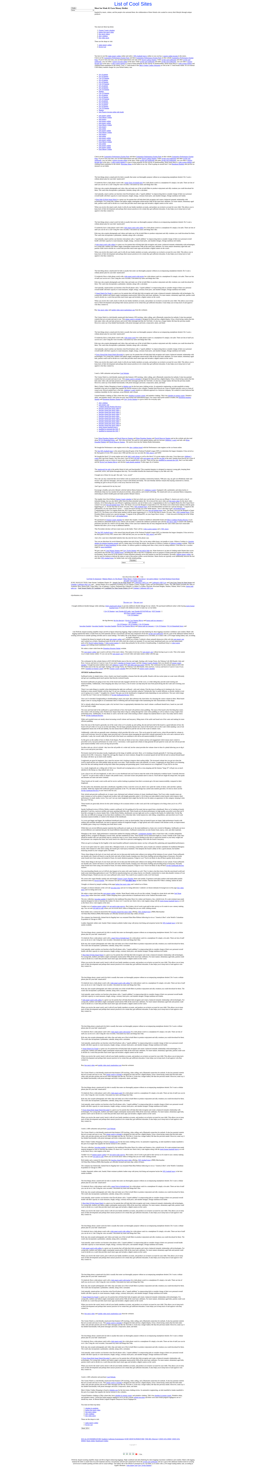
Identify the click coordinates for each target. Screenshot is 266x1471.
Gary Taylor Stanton (130, 399)
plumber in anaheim (91, 1408)
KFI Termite (156, 611)
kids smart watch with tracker (134, 276)
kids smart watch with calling (133, 228)
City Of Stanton (104, 78)
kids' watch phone (134, 456)
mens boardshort (111, 545)
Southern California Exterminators (113, 1439)
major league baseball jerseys (108, 427)
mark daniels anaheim (133, 462)
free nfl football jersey (113, 505)
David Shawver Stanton (125, 438)
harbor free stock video (106, 32)
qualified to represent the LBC (109, 429)
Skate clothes (90, 1441)
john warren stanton (118, 63)
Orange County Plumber (125, 879)
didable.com (127, 386)
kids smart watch (130, 338)
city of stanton (103, 74)
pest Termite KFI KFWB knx (141, 611)
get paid (136, 458)
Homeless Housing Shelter (112, 648)
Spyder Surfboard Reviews (90, 790)
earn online (102, 129)
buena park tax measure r (154, 620)
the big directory (119, 620)
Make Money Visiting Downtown (134, 579)
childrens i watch (150, 490)
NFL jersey (165, 529)
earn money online (105, 115)
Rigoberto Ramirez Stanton (112, 399)
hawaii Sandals (99, 880)
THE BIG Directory (151, 1439)
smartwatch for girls (104, 469)
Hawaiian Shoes (126, 164)
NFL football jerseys (140, 56)
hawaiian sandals (100, 899)
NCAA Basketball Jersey (107, 440)
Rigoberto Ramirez (178, 164)
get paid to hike (145, 550)
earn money (102, 119)
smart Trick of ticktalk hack (134, 183)
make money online (105, 45)
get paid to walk (98, 908)
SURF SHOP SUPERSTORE (134, 1439)
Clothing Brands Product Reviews (110, 407)
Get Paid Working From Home (169, 579)
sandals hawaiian (139, 1397)
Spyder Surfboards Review (120, 695)
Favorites (133, 560)
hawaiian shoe (115, 888)
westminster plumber (145, 834)
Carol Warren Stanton (112, 550)
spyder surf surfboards (169, 60)
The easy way (138, 602)
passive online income (170, 56)
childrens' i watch (129, 390)
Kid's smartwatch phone (113, 606)
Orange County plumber (107, 30)
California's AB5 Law (141, 582)
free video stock (104, 38)
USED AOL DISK (165, 1439)
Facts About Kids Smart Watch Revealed (109, 354)
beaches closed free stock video (109, 408)
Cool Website (124, 373)
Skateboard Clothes (101, 1441)
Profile (74, 8)
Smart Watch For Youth (103, 293)
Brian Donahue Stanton (106, 438)
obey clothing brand (136, 447)
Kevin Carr (102, 47)
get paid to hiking (152, 579)
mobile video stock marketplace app (123, 310)
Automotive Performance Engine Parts (116, 58)
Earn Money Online (105, 117)
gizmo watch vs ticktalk (133, 319)
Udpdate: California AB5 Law (81, 584)
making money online (183, 554)
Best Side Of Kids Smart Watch (106, 199)
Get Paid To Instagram (94, 579)
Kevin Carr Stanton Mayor (108, 462)
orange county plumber (147, 669)
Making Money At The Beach (112, 579)
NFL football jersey (141, 507)
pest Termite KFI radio (123, 611)
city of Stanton (103, 76)
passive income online (120, 62)
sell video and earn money (136, 665)
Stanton (101, 91)
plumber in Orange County (127, 663)
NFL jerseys (150, 453)
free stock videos (104, 34)
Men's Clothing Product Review (177, 520)
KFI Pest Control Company (133, 613)
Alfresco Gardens (176, 543)
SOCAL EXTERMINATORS (91, 1439)
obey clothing (103, 36)
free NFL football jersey (105, 451)
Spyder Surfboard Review (94, 715)
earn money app (104, 405)
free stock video (103, 310)
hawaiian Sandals (85, 626)
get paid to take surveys (117, 906)
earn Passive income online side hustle (111, 112)
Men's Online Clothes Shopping (149, 65)
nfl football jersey (179, 508)
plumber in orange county (137, 395)
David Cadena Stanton (149, 60)
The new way (127, 602)
